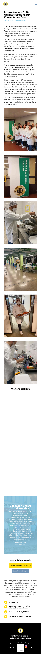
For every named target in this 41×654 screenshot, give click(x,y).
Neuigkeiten (28, 643)
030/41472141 (14, 602)
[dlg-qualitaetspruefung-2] (20, 198)
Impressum (12, 643)
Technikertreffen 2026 (20, 480)
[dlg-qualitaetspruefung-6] (20, 384)
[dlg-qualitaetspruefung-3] (20, 244)
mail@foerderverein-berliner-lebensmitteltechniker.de (20, 607)
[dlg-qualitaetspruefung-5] (20, 337)
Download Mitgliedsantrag (20, 565)
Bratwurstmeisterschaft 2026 (20, 448)
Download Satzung (19, 571)
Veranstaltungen (20, 20)
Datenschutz (20, 643)
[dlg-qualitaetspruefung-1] (20, 151)
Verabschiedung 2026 (20, 416)
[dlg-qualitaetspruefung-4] (20, 291)
